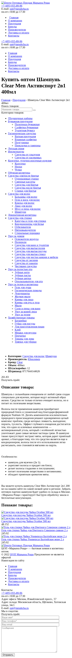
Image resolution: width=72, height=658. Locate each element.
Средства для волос (19, 193)
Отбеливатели (23, 227)
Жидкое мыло (22, 296)
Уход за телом (22, 314)
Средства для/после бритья (23, 175)
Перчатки (20, 335)
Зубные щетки (23, 278)
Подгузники (22, 142)
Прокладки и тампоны (28, 145)
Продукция (14, 23)
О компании (15, 20)
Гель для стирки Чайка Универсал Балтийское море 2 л (32, 539)
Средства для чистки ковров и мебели (36, 257)
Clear (20, 362)
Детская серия (16, 148)
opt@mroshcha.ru (19, 8)
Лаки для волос (23, 205)
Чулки (18, 169)
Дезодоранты (22, 293)
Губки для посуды (25, 323)
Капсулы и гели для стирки (30, 221)
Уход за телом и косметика (23, 284)
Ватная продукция (25, 136)
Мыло (18, 305)
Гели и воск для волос (27, 199)
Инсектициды (16, 151)
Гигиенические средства (22, 133)
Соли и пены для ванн (27, 308)
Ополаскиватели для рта (29, 281)
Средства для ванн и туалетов (32, 245)
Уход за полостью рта (20, 269)
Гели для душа (23, 287)
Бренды (12, 26)
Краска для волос (24, 202)
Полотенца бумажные (27, 124)
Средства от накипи (26, 263)
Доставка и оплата (18, 32)
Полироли (20, 242)
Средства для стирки (20, 218)
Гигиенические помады (28, 290)
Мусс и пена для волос (28, 208)
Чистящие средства (26, 266)
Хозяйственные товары (21, 317)
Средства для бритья (26, 184)
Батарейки (21, 320)
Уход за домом (16, 236)
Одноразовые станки (27, 178)
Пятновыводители (25, 230)
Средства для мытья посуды (31, 251)
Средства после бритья (28, 187)
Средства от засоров (26, 260)
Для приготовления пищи (29, 326)
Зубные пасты (23, 275)
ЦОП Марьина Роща (22, 554)
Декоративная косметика (22, 215)
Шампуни (20, 211)
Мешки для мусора (25, 332)
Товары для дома (24, 338)
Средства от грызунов (27, 154)
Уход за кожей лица (26, 311)
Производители (17, 29)
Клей (18, 329)
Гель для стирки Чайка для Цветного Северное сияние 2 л (34, 530)
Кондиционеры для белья (29, 224)
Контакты (13, 35)
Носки (18, 166)
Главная (13, 17)
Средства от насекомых (28, 157)
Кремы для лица (24, 299)
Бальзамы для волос (26, 196)
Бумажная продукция (20, 121)
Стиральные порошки (27, 233)
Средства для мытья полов (30, 248)
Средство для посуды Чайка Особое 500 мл (26, 515)
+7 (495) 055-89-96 (11, 5)
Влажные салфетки (26, 139)
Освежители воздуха (27, 239)
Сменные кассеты (25, 181)
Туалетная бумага (25, 130)
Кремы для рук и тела (27, 302)
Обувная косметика (19, 172)
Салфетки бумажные (26, 127)
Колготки (20, 163)
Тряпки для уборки (26, 341)
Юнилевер (34, 359)
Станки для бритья (25, 190)
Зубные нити (22, 272)
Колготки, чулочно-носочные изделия (29, 160)
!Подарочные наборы (20, 118)
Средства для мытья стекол (30, 254)
